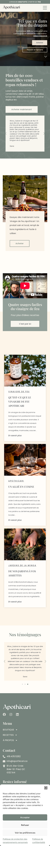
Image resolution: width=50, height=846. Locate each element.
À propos (8, 740)
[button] (45, 787)
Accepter (25, 817)
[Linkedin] (17, 714)
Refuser (25, 825)
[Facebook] (4, 714)
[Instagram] (10, 714)
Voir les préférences (25, 832)
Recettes (8, 735)
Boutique (8, 729)
